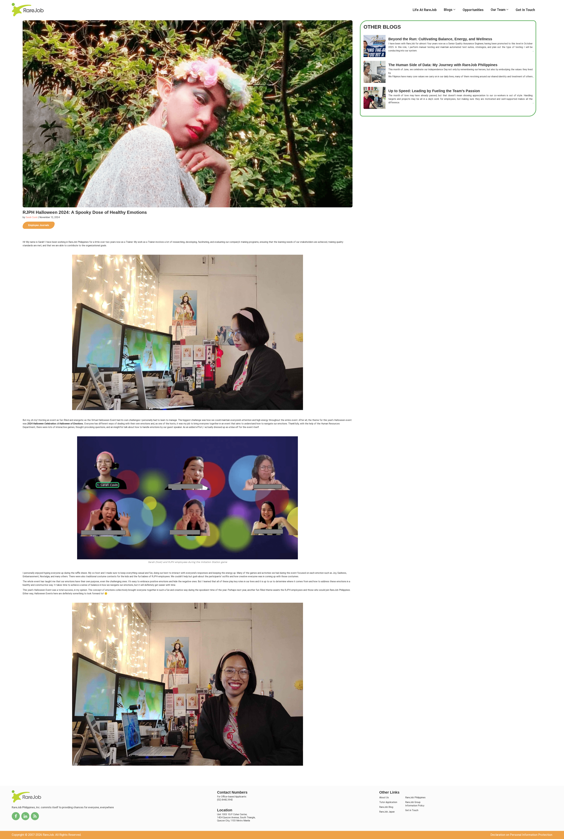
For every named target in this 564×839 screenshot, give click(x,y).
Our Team (498, 10)
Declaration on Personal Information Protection (521, 835)
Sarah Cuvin (32, 217)
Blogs (448, 10)
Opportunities (473, 10)
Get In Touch (525, 10)
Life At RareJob (425, 10)
